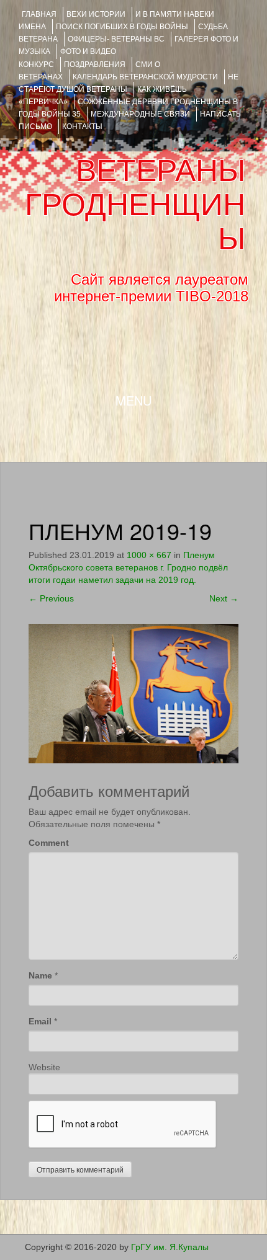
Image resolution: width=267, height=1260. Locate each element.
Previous (51, 598)
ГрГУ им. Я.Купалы (170, 1247)
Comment (49, 843)
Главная (39, 14)
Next (223, 598)
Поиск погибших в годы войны (122, 26)
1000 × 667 (149, 555)
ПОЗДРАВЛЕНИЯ (94, 64)
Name (40, 975)
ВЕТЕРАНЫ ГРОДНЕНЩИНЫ (135, 205)
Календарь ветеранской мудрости (145, 77)
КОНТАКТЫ (82, 126)
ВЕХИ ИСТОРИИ (95, 14)
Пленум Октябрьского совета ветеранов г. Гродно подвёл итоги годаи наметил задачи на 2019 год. (128, 567)
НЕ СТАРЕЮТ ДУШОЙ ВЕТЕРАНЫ (128, 83)
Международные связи (140, 114)
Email (40, 1021)
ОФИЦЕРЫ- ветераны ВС (116, 39)
